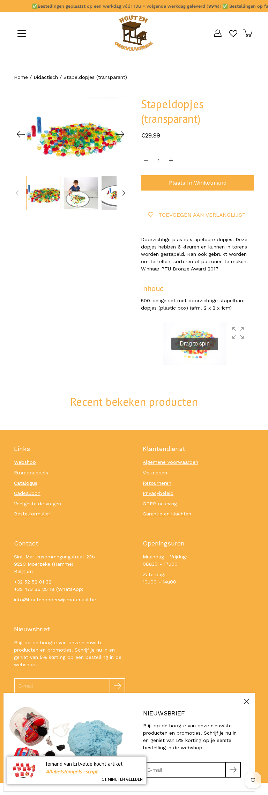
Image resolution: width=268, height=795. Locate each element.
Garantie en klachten (167, 514)
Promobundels (31, 472)
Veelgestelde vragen (37, 503)
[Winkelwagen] (248, 33)
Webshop (25, 462)
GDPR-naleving (160, 503)
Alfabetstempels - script (71, 771)
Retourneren (157, 483)
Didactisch (46, 77)
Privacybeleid (158, 493)
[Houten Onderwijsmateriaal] (134, 33)
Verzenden (155, 472)
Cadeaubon (27, 493)
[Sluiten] (246, 701)
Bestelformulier (32, 514)
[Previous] (21, 134)
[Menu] (21, 33)
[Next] (120, 134)
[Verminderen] (146, 160)
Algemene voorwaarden (170, 462)
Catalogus (25, 483)
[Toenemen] (171, 160)
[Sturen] (117, 686)
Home (21, 77)
